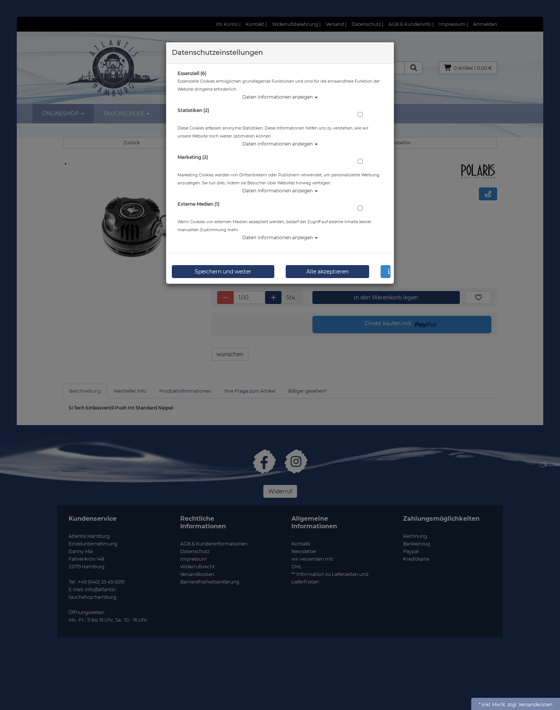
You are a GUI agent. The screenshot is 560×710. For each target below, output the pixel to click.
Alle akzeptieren (327, 271)
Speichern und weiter (223, 271)
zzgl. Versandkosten (529, 704)
